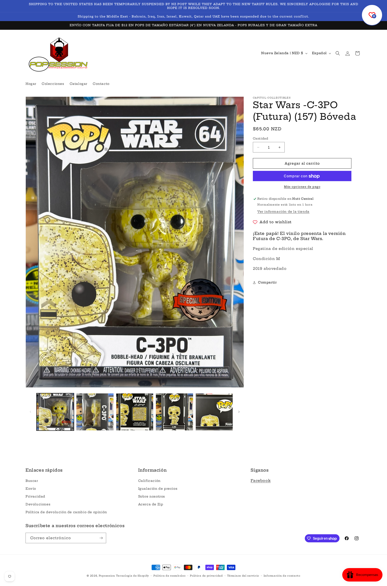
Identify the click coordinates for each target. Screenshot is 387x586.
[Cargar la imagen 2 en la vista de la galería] (95, 412)
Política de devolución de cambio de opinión (66, 512)
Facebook (261, 480)
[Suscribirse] (101, 538)
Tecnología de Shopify (132, 575)
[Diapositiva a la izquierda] (30, 412)
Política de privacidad (206, 575)
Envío (31, 489)
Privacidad (35, 496)
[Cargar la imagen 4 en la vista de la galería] (174, 412)
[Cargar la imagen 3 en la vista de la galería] (134, 412)
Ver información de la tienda (283, 212)
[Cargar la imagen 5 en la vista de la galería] (214, 412)
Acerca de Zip (150, 504)
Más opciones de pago (302, 187)
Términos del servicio (243, 575)
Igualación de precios (158, 489)
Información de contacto (282, 575)
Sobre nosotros (151, 496)
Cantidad (260, 138)
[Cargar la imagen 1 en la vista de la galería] (55, 412)
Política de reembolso (169, 575)
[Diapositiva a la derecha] (239, 412)
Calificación (149, 481)
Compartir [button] (267, 282)
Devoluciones (38, 504)
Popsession (107, 575)
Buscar (32, 481)
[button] (338, 53)
